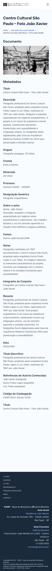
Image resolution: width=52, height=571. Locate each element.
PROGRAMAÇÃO (9, 487)
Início (5, 494)
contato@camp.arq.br (38, 547)
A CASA (6, 484)
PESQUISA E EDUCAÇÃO (12, 491)
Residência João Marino (37, 513)
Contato (7, 498)
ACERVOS (7, 480)
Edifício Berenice (41, 530)
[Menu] (48, 4)
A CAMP (6, 476)
